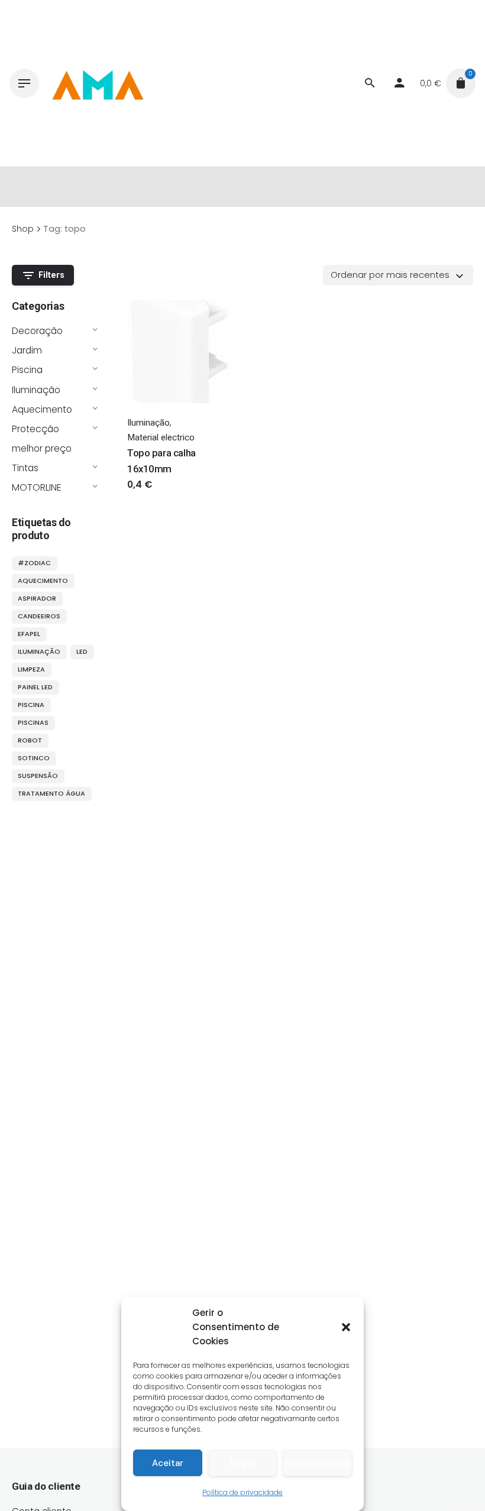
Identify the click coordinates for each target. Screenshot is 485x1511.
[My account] (399, 83)
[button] (346, 1327)
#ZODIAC (34, 563)
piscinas (33, 722)
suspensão (38, 775)
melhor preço (42, 448)
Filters (51, 275)
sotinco (34, 758)
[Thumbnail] (97, 83)
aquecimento (43, 580)
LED (82, 651)
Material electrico (161, 437)
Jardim (27, 350)
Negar (243, 1463)
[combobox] (398, 275)
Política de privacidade (242, 1492)
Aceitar (167, 1463)
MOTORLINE (37, 487)
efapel (29, 633)
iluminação (39, 651)
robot (30, 740)
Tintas (25, 468)
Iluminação (36, 390)
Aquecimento (42, 409)
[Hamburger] (24, 83)
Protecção (35, 429)
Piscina (27, 370)
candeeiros (39, 616)
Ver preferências (317, 1463)
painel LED (35, 687)
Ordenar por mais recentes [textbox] (390, 275)
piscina (31, 704)
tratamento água (51, 793)
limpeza (31, 669)
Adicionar (147, 496)
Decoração (37, 331)
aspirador (37, 598)
